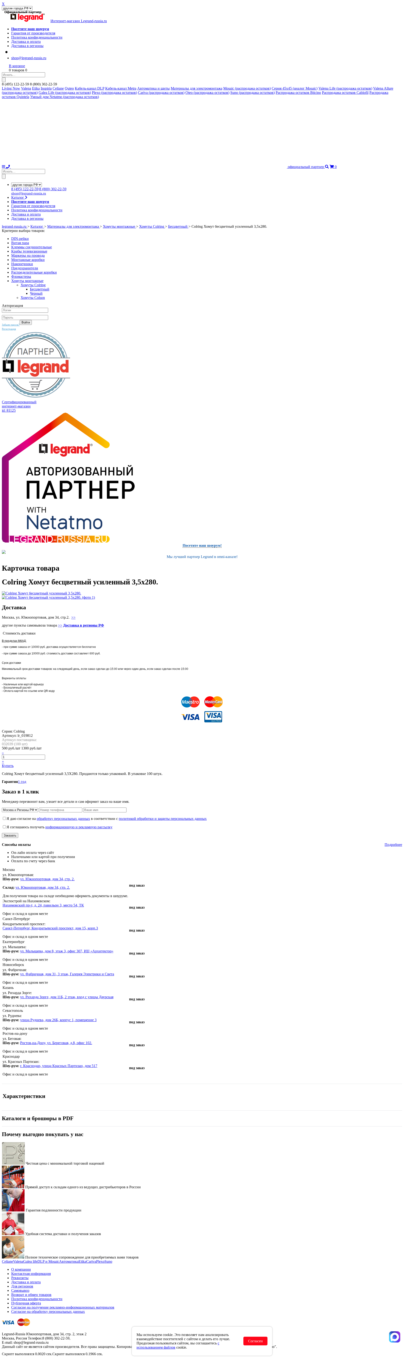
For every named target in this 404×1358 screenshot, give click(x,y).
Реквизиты (20, 1278)
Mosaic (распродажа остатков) (247, 88)
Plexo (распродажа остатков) (114, 93)
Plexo (100, 1261)
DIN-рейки (20, 239)
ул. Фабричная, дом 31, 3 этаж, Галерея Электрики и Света (67, 974)
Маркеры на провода (28, 255)
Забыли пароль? (11, 324)
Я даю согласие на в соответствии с (107, 819)
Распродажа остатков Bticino (298, 93)
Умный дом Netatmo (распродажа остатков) (64, 97)
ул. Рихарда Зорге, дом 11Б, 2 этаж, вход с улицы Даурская (66, 997)
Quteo (69, 88)
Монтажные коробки (28, 260)
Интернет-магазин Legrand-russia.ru (78, 21)
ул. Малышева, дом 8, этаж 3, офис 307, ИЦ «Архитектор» (66, 951)
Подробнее (393, 845)
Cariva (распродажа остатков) (161, 93)
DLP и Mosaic (48, 1261)
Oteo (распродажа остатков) (207, 93)
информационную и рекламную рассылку (78, 827)
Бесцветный (39, 289)
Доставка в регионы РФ (83, 625)
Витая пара (20, 243)
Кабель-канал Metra (120, 88)
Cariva (91, 1261)
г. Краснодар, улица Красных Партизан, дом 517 (58, 1066)
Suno (108, 1261)
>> (73, 617)
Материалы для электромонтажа (196, 88)
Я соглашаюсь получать (59, 827)
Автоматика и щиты (153, 88)
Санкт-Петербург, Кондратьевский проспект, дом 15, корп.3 (50, 928)
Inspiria (46, 88)
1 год (22, 782)
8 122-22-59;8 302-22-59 (38, 189)
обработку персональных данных (63, 819)
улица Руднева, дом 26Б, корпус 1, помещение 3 (58, 1020)
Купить (8, 766)
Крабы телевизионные (29, 251)
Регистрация (9, 328)
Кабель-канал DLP (89, 88)
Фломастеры (21, 277)
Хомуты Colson (33, 298)
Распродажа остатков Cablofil (345, 93)
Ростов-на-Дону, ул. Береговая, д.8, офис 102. (56, 1043)
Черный (36, 293)
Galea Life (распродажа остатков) (65, 93)
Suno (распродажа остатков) (252, 93)
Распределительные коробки (34, 272)
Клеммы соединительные (31, 247)
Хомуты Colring (33, 285)
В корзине (17, 66)
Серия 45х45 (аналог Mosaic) (294, 88)
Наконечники (22, 264)
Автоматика (69, 1261)
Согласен (255, 1341)
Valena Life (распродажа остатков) (345, 88)
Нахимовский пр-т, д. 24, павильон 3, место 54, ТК (43, 905)
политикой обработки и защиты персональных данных (163, 819)
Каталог (18, 197)
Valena (26, 88)
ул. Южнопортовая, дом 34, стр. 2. (47, 879)
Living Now (11, 88)
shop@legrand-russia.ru (28, 58)
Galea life (30, 1261)
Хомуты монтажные (27, 281)
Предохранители (24, 268)
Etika (36, 88)
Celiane (58, 88)
